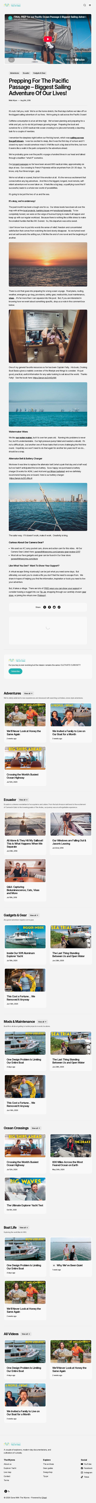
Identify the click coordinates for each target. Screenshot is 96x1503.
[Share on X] (44, 607)
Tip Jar (43, 592)
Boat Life (10, 1228)
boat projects (29, 210)
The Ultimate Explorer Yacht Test (25, 1205)
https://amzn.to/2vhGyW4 (44, 378)
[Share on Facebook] (49, 607)
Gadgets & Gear (39, 73)
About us (7, 1464)
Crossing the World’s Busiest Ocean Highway (22, 776)
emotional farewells (62, 210)
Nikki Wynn (13, 100)
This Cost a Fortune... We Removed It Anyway (21, 998)
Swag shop (47, 1472)
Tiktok (86, 1477)
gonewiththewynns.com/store (24, 559)
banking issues (43, 210)
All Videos (11, 1334)
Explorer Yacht (10, 1468)
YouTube (87, 1464)
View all (27, 693)
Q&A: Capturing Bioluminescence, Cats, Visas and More (23, 890)
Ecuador (26, 73)
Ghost (44, 1497)
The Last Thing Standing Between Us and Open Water (68, 955)
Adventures (14, 73)
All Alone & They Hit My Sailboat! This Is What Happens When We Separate (25, 843)
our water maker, (24, 437)
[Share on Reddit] (54, 607)
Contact (7, 1476)
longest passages (20, 164)
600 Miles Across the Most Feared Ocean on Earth (67, 1164)
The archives (48, 1464)
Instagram (88, 1472)
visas (11, 298)
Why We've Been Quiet (70, 1265)
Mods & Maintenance (19, 1022)
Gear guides (48, 1468)
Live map (7, 1472)
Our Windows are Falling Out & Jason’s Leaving (69, 842)
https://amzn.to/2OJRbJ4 (20, 478)
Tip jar (45, 1476)
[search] (85, 5)
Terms (6, 1480)
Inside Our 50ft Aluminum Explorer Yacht (21, 955)
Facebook (88, 1468)
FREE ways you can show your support (61, 588)
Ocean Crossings (16, 1128)
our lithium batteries (55, 471)
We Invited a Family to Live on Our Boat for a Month (68, 733)
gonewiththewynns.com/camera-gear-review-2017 (57, 552)
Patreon (41, 595)
